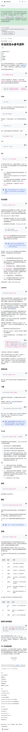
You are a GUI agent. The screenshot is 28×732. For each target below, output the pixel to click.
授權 (17, 724)
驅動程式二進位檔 (4, 685)
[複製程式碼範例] (26, 100)
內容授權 (17, 665)
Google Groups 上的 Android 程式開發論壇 (10, 701)
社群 (9, 724)
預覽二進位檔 (4, 681)
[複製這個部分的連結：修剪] (5, 483)
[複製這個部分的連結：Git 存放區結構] (13, 646)
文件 (6, 38)
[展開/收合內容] (10, 51)
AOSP (2, 38)
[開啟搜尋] (20, 1)
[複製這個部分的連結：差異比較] (8, 369)
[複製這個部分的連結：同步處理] (8, 199)
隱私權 (20, 724)
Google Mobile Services (6, 715)
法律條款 (13, 724)
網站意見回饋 (4, 726)
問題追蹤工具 (4, 719)
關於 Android (4, 724)
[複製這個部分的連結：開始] (5, 499)
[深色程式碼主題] (26, 73)
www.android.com (5, 713)
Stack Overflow (4, 717)
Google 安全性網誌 (5, 697)
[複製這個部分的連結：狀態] (5, 531)
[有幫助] (9, 41)
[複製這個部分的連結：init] (4, 153)
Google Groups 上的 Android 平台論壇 (9, 699)
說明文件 (3, 5)
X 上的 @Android (4, 691)
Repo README (22, 67)
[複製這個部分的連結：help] (5, 96)
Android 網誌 (3, 695)
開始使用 (10, 38)
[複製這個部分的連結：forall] (6, 431)
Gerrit (6, 423)
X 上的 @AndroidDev (5, 693)
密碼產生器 (13, 308)
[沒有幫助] (11, 41)
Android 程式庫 (4, 675)
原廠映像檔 (3, 683)
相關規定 (3, 677)
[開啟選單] (2, 1)
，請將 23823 (14, 401)
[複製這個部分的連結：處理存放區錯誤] (13, 621)
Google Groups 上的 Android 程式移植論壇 (10, 703)
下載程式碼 (3, 679)
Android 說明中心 (4, 709)
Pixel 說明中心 (4, 711)
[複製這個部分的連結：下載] (5, 387)
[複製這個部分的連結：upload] (7, 288)
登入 (26, 1)
